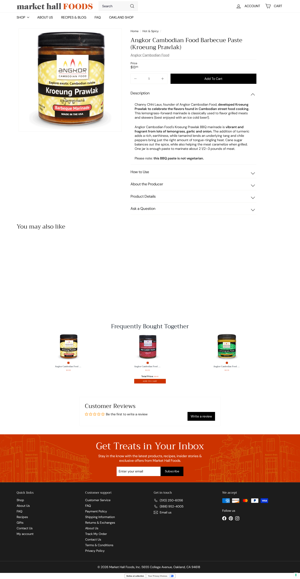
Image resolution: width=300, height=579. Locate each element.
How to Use (140, 171)
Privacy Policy (95, 551)
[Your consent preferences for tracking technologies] (296, 575)
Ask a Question (143, 208)
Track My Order (96, 534)
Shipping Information (100, 517)
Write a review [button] (201, 416)
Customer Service (98, 500)
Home (135, 31)
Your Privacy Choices (157, 576)
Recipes (22, 517)
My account (25, 534)
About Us (45, 17)
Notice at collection (135, 576)
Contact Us (25, 528)
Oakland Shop (121, 17)
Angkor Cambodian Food (150, 55)
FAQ (98, 17)
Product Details (143, 196)
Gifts (20, 522)
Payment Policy (96, 511)
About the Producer (147, 184)
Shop (20, 500)
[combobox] (118, 6)
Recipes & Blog (73, 17)
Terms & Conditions (99, 545)
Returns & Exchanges (100, 522)
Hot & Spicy (150, 31)
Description (140, 93)
